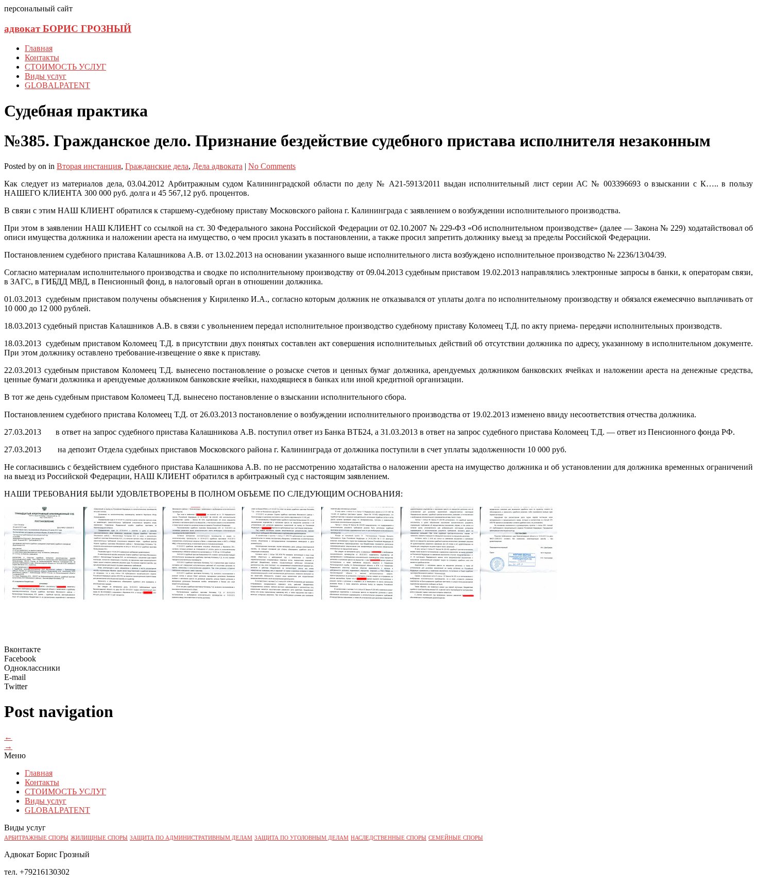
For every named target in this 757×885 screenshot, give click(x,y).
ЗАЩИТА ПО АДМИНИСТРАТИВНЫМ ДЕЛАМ (191, 838)
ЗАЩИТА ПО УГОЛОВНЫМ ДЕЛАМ (301, 838)
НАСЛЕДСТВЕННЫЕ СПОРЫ (388, 838)
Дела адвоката (218, 166)
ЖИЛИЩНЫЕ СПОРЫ (99, 838)
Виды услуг (45, 76)
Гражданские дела (156, 166)
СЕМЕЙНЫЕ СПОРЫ (455, 838)
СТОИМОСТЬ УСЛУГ (65, 66)
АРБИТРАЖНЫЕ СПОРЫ (36, 838)
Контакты (42, 57)
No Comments (272, 166)
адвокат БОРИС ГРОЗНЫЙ (67, 28)
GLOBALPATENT (57, 85)
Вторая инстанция (89, 166)
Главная (39, 48)
